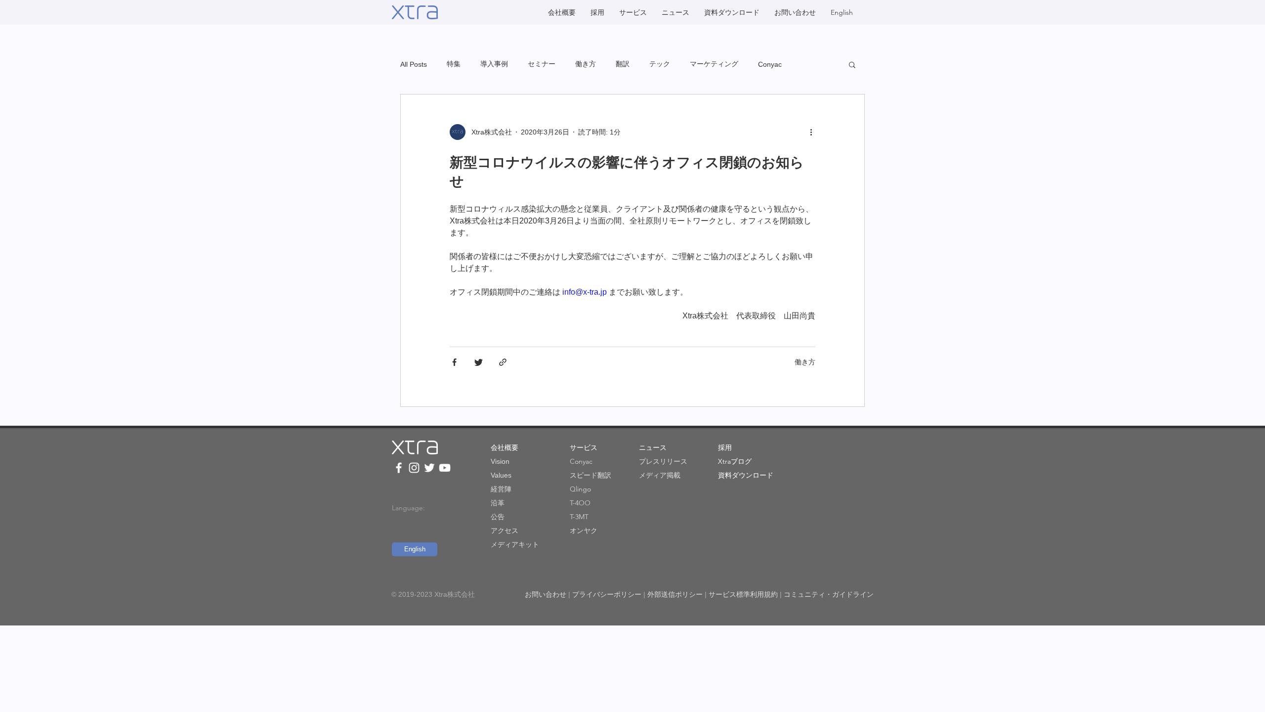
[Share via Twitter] (478, 362)
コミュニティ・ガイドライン (829, 594)
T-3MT (579, 516)
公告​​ (498, 517)
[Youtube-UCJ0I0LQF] (445, 468)
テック (659, 64)
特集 (454, 64)
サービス (583, 447)
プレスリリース (663, 461)
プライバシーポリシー (606, 594)
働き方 (585, 64)
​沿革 (498, 503)
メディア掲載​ (659, 475)
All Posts (413, 64)
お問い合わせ (545, 594)
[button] (852, 65)
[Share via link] (502, 362)
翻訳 (623, 64)
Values (501, 475)
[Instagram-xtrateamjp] (414, 468)
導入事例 (494, 64)
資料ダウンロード (745, 475)
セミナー (541, 64)
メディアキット (515, 544)
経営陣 (501, 489)
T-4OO (580, 502)
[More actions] (814, 132)
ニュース (653, 447)
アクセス (504, 530)
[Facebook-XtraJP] (399, 468)
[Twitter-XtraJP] (429, 468)
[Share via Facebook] (454, 362)
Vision (500, 461)
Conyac (770, 64)
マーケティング (714, 64)
